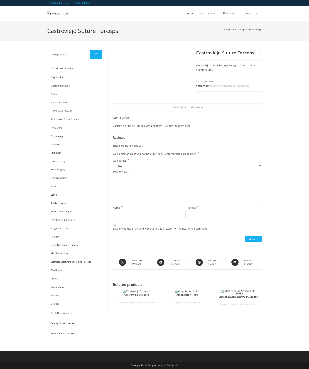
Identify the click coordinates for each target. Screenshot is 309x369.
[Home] (220, 29)
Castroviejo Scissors (136, 294)
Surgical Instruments (238, 85)
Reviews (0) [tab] (197, 107)
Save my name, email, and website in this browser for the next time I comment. (160, 228)
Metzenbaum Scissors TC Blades (238, 296)
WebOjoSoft (172, 365)
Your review (121, 171)
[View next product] (259, 52)
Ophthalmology (217, 85)
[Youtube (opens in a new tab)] (260, 3)
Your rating (121, 161)
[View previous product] (253, 52)
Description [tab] (178, 107)
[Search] (96, 54)
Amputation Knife (187, 294)
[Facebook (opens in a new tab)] (257, 3)
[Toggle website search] (261, 13)
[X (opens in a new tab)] (253, 3)
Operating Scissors (126, 302)
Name (118, 207)
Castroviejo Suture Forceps (247, 29)
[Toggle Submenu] (95, 68)
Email (193, 207)
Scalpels (177, 302)
